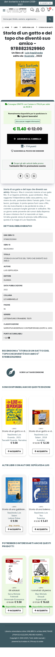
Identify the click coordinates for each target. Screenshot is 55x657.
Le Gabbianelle (11, 299)
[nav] (3, 416)
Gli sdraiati (14, 590)
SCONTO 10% (46, 3)
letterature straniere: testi (17, 318)
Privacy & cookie (36, 641)
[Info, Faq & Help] (43, 10)
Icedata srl (25, 641)
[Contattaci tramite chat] (32, 10)
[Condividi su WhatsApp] (34, 176)
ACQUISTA (15, 451)
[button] (50, 10)
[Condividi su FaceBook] (20, 176)
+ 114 (6, 338)
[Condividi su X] (27, 176)
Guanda (7, 280)
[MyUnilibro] (37, 10)
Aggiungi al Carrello (29, 139)
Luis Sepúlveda (34, 52)
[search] (50, 19)
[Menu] (4, 10)
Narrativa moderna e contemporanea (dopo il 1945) (28, 328)
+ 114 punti (30, 146)
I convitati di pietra (41, 590)
